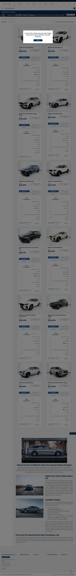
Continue (38, 40)
